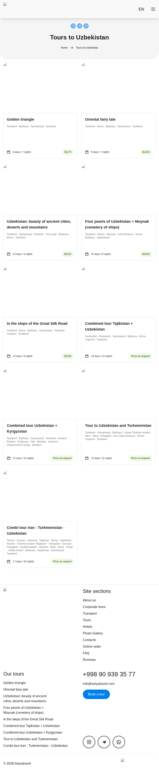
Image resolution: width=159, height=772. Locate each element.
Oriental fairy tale (15, 689)
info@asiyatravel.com (98, 683)
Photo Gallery (93, 633)
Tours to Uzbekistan (87, 47)
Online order (92, 646)
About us (89, 600)
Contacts (89, 640)
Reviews (89, 659)
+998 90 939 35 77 (109, 674)
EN (141, 9)
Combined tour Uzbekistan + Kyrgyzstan (32, 732)
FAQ (86, 653)
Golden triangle (14, 683)
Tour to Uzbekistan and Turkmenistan (30, 739)
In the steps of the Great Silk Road (28, 719)
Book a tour (96, 694)
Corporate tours (94, 607)
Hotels (87, 626)
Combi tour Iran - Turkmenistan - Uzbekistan (35, 745)
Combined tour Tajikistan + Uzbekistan (31, 726)
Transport (90, 613)
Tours (87, 620)
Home (64, 47)
